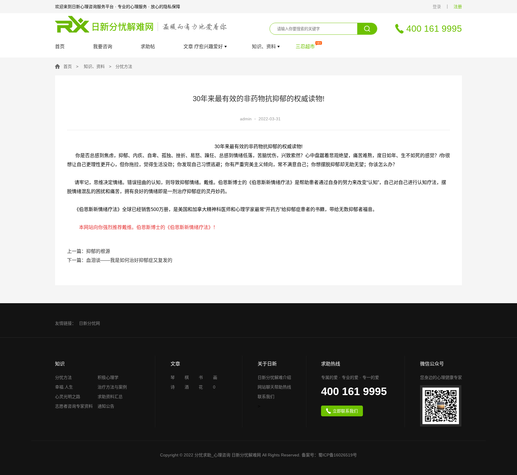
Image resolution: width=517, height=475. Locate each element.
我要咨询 (102, 46)
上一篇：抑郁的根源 (88, 251)
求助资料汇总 (110, 396)
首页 (60, 46)
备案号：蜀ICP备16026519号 (329, 455)
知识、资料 (94, 66)
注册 (458, 6)
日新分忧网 (89, 323)
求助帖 (148, 46)
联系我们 (266, 396)
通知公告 (106, 406)
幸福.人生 (64, 387)
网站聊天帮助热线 (274, 387)
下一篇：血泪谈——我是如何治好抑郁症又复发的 (119, 260)
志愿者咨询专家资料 (74, 406)
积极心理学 (108, 377)
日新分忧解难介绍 (274, 377)
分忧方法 (123, 66)
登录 (437, 6)
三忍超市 (305, 46)
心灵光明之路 (67, 396)
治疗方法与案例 (112, 387)
